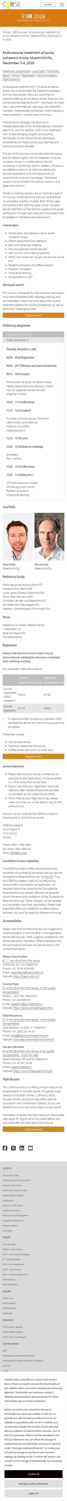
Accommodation (47, 75)
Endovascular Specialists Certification (18, 1355)
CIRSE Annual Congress (13, 1249)
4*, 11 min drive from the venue (21, 960)
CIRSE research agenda (12, 1327)
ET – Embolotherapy (11, 1259)
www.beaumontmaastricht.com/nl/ (33, 1039)
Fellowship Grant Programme (15, 1215)
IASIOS (6, 1370)
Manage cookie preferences (33, 1483)
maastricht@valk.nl (21, 1067)
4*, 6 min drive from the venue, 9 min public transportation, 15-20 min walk (28, 1053)
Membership (8, 1200)
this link (48, 876)
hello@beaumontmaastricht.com (29, 1035)
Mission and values (10, 1175)
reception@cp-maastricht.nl (26, 1004)
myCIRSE (48, 4)
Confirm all (33, 1474)
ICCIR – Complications (12, 1269)
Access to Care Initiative (13, 1195)
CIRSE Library (8, 1298)
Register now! (33, 756)
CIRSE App (7, 1313)
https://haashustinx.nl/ (26, 976)
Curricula (6, 1365)
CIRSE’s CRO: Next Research (14, 1337)
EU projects (8, 1230)
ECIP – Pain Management (13, 1264)
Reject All (33, 1493)
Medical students (10, 1225)
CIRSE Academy (9, 1303)
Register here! (33, 315)
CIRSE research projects (13, 1332)
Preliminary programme (16, 71)
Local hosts (38, 71)
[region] (33, 1436)
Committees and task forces (14, 1190)
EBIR (4, 1350)
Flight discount (11, 79)
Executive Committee (12, 1185)
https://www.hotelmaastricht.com (33, 1071)
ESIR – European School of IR (15, 1274)
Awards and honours (11, 1210)
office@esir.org (18, 852)
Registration (28, 75)
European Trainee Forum (13, 1220)
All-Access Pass (9, 1244)
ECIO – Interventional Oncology (16, 1254)
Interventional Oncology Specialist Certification (23, 1360)
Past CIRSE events (10, 1284)
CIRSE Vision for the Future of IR (16, 1180)
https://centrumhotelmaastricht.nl (33, 1008)
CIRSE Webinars (9, 1308)
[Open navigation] (62, 4)
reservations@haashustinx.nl (27, 972)
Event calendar (9, 1279)
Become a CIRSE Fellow (13, 1205)
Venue (15, 75)
